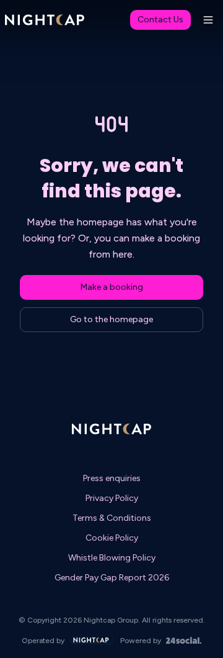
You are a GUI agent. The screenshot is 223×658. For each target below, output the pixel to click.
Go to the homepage (111, 319)
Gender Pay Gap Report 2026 (112, 577)
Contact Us (160, 19)
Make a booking (112, 287)
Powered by (140, 640)
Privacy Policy (111, 498)
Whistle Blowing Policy (111, 557)
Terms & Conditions (111, 518)
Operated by (43, 640)
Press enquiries (112, 478)
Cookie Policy (111, 538)
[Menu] (208, 20)
